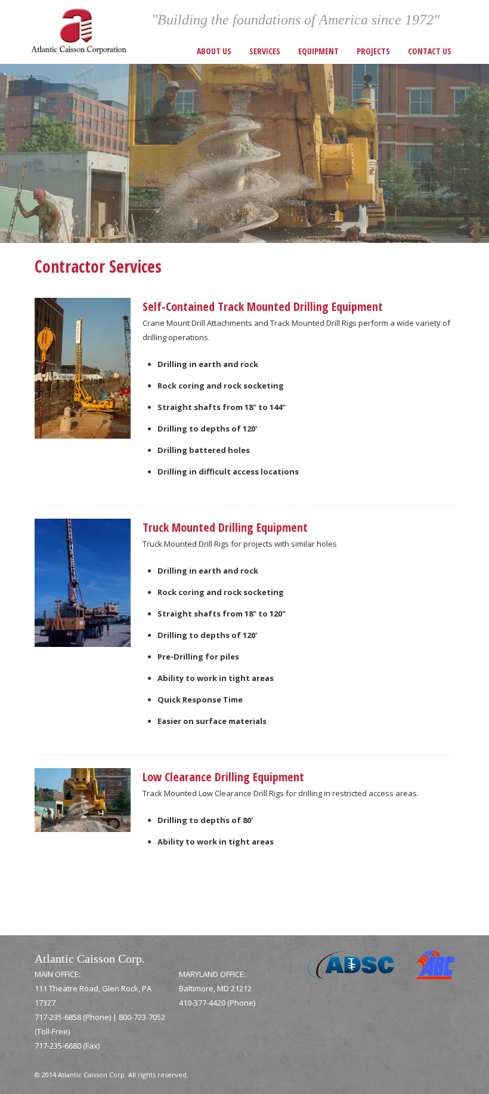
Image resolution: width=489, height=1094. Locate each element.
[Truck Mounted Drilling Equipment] (83, 582)
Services (264, 51)
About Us (214, 51)
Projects (373, 51)
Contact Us (429, 51)
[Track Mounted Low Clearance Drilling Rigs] (83, 799)
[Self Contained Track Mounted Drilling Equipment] (83, 367)
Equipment (318, 51)
